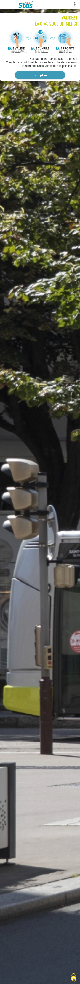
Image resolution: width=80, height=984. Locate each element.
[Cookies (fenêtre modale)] (73, 977)
